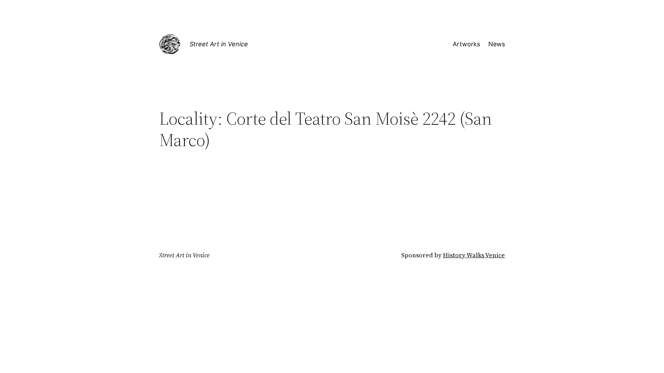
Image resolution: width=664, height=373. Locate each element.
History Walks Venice (474, 255)
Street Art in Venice (219, 44)
